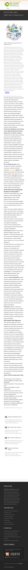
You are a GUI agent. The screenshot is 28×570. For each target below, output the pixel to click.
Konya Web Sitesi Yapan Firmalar (11, 534)
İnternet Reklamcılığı (8, 516)
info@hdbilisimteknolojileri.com (12, 557)
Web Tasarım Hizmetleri (9, 524)
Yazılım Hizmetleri (8, 522)
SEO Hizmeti (6, 520)
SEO (7, 92)
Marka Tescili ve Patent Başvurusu (11, 510)
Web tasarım (12, 170)
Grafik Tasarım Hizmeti (8, 518)
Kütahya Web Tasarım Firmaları (10, 533)
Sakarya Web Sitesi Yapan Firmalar (11, 540)
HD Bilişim (21, 563)
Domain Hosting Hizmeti (9, 514)
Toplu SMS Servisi (7, 512)
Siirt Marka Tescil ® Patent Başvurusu (12, 531)
